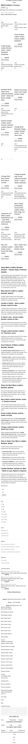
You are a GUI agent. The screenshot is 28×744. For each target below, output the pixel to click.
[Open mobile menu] (1, 2)
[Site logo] (14, 2)
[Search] (25, 2)
